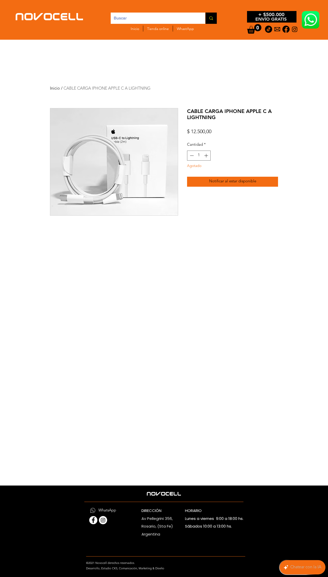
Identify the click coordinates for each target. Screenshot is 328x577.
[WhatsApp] (92, 510)
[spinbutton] (199, 155)
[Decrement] (191, 155)
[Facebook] (286, 29)
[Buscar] (211, 18)
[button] (254, 29)
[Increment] (206, 155)
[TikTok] (268, 29)
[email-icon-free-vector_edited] (277, 29)
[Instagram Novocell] (103, 520)
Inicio (55, 89)
